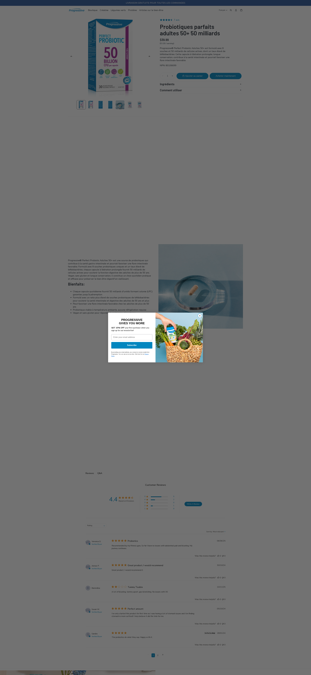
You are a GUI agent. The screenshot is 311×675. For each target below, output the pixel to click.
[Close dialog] (200, 316)
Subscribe (132, 345)
